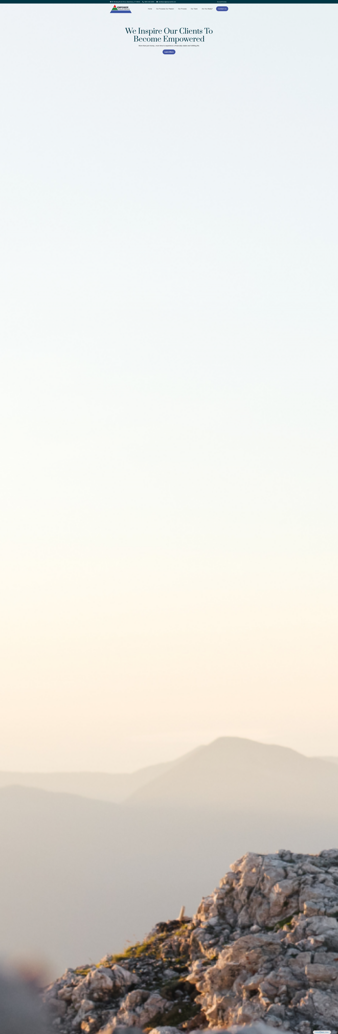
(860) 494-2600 (149, 2)
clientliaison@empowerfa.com (167, 2)
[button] (150, 8)
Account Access (221, 2)
